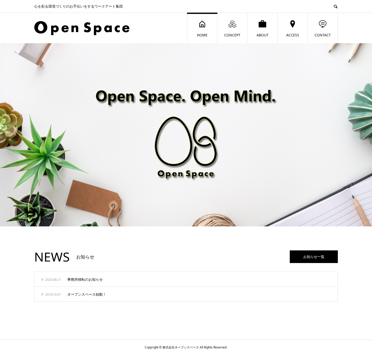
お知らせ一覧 (313, 256)
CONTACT (323, 35)
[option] (186, 134)
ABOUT (262, 35)
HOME (202, 35)
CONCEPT (232, 35)
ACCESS (292, 35)
